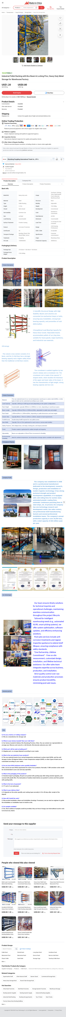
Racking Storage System (25, 997)
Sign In (4, 173)
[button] (58, 184)
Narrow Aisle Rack (53, 955)
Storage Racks (28, 12)
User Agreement (42, 1010)
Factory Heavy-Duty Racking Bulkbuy (13, 1001)
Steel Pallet (20, 958)
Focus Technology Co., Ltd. (21, 1010)
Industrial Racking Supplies (43, 993)
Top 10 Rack (39, 997)
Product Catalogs (26, 949)
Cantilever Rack (53, 952)
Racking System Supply (26, 993)
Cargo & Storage (19, 12)
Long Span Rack (37, 952)
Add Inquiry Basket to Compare (33, 65)
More (3, 1004)
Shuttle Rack (20, 952)
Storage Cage (36, 958)
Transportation (9, 12)
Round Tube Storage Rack (27, 980)
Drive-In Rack (36, 955)
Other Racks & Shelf (21, 976)
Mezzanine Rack (21, 955)
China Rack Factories (8, 989)
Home (3, 12)
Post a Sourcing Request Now (51, 853)
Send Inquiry (17, 93)
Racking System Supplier (9, 993)
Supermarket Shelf (8, 976)
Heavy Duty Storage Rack (39, 12)
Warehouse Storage (55, 989)
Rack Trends (49, 997)
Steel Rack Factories (23, 989)
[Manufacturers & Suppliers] (33, 3)
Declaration (50, 1010)
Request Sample (31, 97)
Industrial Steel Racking (9, 997)
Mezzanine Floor (6, 955)
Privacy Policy (58, 1010)
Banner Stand (34, 976)
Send (16, 853)
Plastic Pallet (5, 958)
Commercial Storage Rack (48, 976)
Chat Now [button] (50, 93)
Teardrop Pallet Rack (54, 958)
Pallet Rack (5, 952)
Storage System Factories (39, 989)
